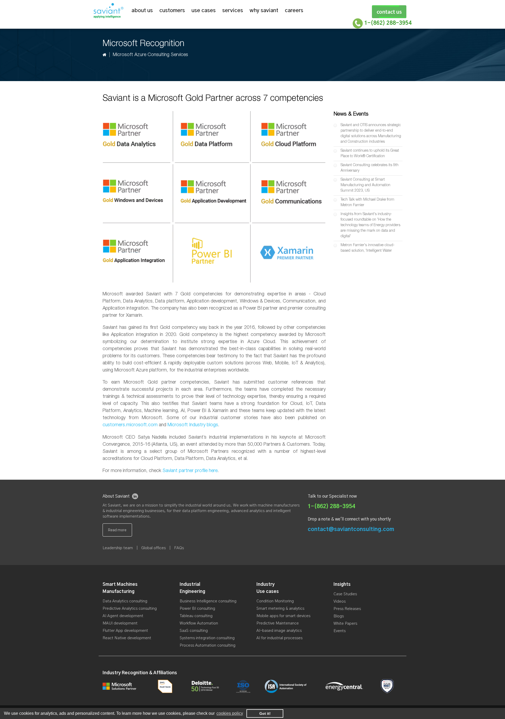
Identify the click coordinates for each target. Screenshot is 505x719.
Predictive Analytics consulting (130, 609)
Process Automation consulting (207, 645)
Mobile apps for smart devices (283, 616)
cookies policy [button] (229, 713)
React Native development (127, 638)
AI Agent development (123, 616)
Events (340, 631)
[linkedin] (135, 496)
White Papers (345, 624)
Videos (340, 601)
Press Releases (347, 609)
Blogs (339, 616)
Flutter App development (125, 631)
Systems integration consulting (207, 638)
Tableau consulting (196, 616)
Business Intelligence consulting (208, 601)
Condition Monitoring (275, 601)
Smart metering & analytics (280, 609)
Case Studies (345, 594)
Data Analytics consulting (125, 601)
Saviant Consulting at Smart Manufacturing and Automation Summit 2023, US (365, 185)
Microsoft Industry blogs (193, 425)
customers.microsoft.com (130, 425)
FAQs (179, 548)
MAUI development (120, 623)
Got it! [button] (265, 713)
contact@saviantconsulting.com (351, 529)
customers (172, 10)
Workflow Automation (199, 623)
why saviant (264, 10)
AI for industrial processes (279, 638)
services (232, 10)
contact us (389, 11)
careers (294, 10)
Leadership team (118, 548)
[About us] (117, 530)
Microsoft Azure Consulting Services (150, 55)
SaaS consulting (194, 631)
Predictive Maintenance (277, 623)
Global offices (153, 548)
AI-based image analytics (279, 631)
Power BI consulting (197, 609)
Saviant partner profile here (190, 471)
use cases (203, 10)
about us (142, 10)
